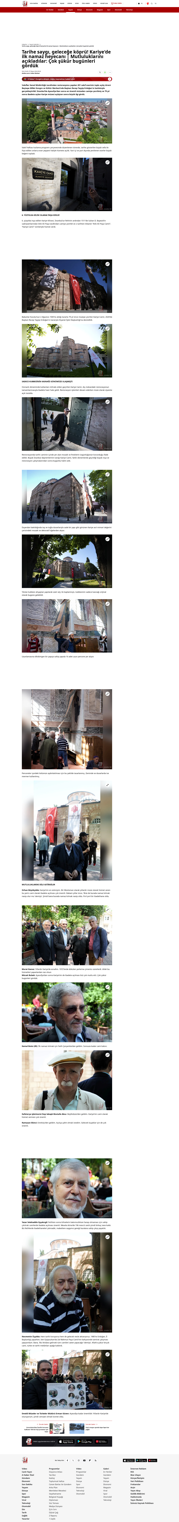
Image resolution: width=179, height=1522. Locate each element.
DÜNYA (69, 3)
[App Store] (66, 1441)
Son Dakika (27, 1484)
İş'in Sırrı (53, 1509)
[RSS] (96, 1460)
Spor (109, 10)
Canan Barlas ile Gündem (60, 1484)
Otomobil (118, 10)
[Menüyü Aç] (155, 3)
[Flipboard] (90, 1460)
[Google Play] (84, 1441)
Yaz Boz (52, 1475)
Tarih (24, 1512)
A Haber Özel (28, 1475)
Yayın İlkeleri (137, 1500)
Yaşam (70, 10)
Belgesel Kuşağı (56, 1497)
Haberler (24, 44)
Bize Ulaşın (136, 1475)
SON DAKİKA (34, 3)
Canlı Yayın (27, 1472)
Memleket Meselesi (57, 1490)
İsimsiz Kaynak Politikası (142, 1503)
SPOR (77, 3)
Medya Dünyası (55, 1506)
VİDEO (95, 3)
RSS (132, 1472)
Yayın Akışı (135, 1490)
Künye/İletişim (137, 1478)
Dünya (79, 10)
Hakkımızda (136, 1497)
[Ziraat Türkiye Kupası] (148, 3)
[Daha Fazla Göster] (110, 72)
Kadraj (52, 1478)
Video (24, 1468)
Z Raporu (53, 1515)
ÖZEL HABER (86, 3)
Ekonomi (89, 10)
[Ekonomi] (129, 4)
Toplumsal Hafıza (56, 1481)
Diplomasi (53, 1500)
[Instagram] (79, 1460)
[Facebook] (67, 1460)
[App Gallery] (101, 1441)
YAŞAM (62, 3)
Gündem (61, 10)
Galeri (106, 1468)
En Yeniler (50, 10)
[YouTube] (84, 1460)
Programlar (54, 1468)
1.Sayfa (52, 1519)
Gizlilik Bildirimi (138, 1493)
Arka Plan (53, 1487)
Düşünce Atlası (55, 1472)
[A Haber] (24, 3)
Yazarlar (25, 1519)
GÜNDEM (44, 3)
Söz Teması (54, 1503)
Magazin (100, 10)
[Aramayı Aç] (151, 3)
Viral (24, 1500)
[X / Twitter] (73, 1460)
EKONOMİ (53, 3)
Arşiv (133, 1487)
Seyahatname (55, 1493)
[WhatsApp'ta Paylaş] (105, 72)
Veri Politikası (137, 1481)
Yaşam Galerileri (34, 44)
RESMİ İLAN (104, 3)
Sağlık (24, 1515)
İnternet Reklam (138, 1468)
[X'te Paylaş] (100, 72)
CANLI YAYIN (118, 3)
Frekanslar (136, 1484)
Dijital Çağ (53, 1512)
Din (23, 1509)
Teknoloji (129, 10)
